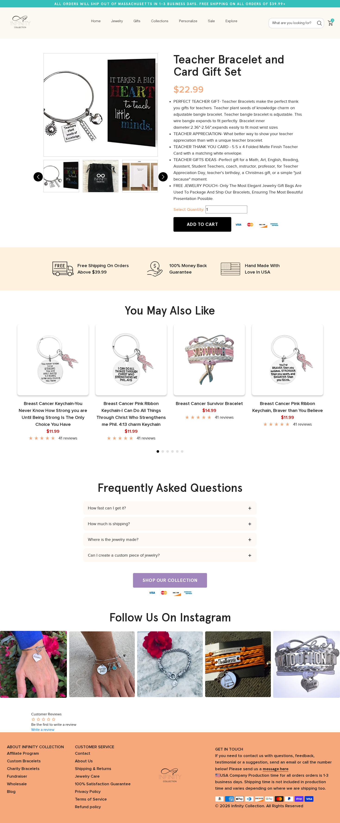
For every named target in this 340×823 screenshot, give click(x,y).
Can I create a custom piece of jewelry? (124, 555)
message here (275, 768)
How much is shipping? (109, 523)
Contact (82, 753)
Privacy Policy (88, 792)
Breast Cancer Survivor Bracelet (209, 403)
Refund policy (88, 807)
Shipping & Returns (93, 769)
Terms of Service (91, 799)
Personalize (188, 21)
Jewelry (117, 21)
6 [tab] (182, 451)
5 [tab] (177, 451)
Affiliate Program (23, 753)
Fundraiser (17, 776)
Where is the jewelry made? (113, 539)
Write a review (42, 730)
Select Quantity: (188, 210)
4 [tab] (172, 451)
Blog (11, 792)
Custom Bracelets (24, 761)
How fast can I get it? (107, 508)
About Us (84, 761)
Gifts (136, 21)
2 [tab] (162, 451)
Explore (231, 21)
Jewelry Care (87, 776)
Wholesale (17, 784)
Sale (211, 21)
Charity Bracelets (23, 769)
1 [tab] (158, 451)
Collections (159, 21)
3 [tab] (167, 451)
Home (96, 21)
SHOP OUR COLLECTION (170, 580)
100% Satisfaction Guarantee (103, 784)
